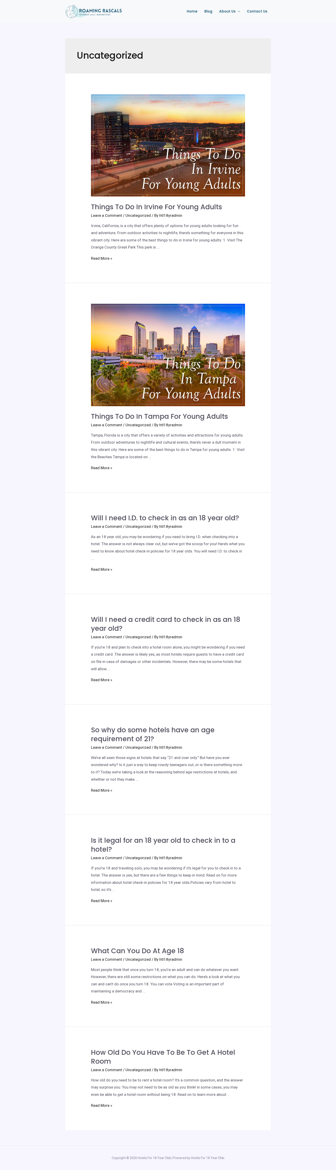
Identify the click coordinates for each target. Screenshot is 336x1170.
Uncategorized (138, 215)
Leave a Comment (106, 215)
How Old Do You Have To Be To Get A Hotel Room (163, 1056)
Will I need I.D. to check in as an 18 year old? (165, 518)
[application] (238, 11)
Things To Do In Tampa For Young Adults (159, 416)
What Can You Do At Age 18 (137, 951)
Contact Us (257, 11)
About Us (227, 11)
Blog (208, 11)
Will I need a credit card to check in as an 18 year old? (165, 624)
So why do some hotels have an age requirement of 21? (153, 734)
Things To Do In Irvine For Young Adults (156, 207)
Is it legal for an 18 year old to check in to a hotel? (163, 844)
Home (192, 11)
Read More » (101, 258)
